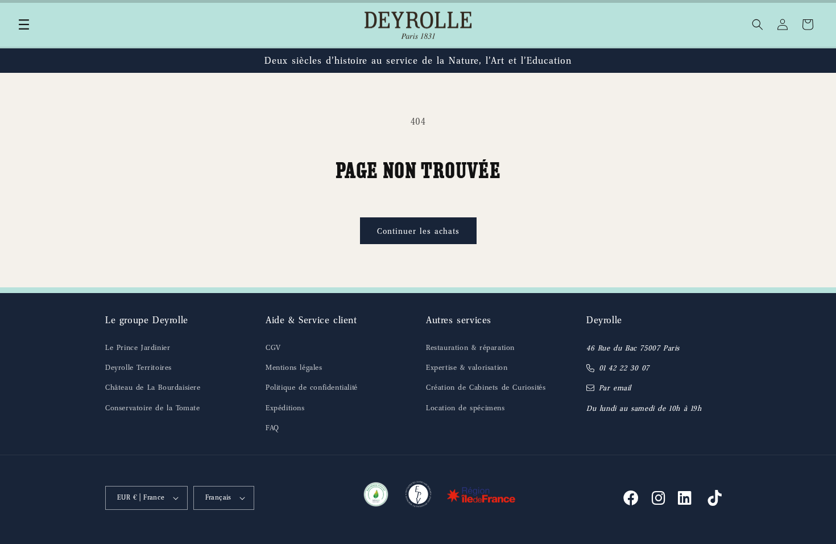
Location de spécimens (465, 407)
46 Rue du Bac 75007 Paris (633, 348)
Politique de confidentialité (312, 387)
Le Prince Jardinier (137, 347)
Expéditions (285, 407)
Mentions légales (294, 367)
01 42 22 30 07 (624, 368)
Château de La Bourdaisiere (153, 387)
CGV (273, 347)
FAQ (272, 427)
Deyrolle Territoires (138, 367)
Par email (615, 388)
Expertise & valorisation (466, 367)
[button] (23, 24)
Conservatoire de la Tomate (152, 407)
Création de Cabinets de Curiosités (485, 387)
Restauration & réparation (470, 347)
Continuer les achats (418, 231)
